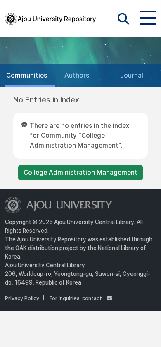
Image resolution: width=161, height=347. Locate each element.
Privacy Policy (22, 298)
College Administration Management (80, 172)
